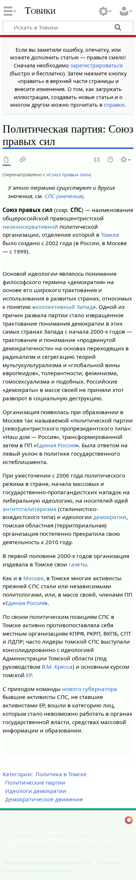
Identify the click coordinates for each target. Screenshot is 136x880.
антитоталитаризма (30, 508)
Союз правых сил (68, 174)
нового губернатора (89, 688)
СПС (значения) (64, 196)
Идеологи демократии (35, 790)
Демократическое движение (44, 799)
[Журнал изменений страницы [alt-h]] (111, 160)
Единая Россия (56, 445)
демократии (109, 516)
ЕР (29, 675)
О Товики (108, 862)
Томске (110, 234)
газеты (78, 564)
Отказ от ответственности (38, 870)
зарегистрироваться (96, 65)
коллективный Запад (64, 306)
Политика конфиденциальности (47, 862)
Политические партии (35, 782)
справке (114, 104)
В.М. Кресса (57, 666)
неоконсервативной (30, 226)
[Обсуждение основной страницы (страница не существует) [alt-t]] (23, 160)
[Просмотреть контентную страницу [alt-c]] (7, 160)
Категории (17, 774)
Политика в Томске (61, 774)
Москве (33, 578)
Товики (40, 10)
